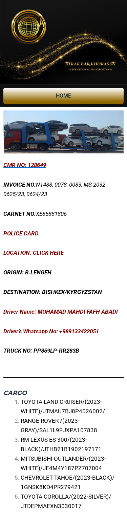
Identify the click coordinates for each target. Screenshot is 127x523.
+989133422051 (79, 331)
